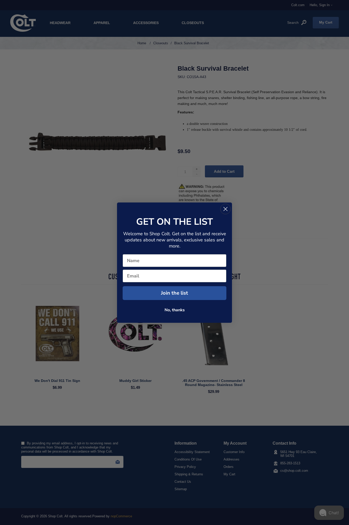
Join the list (174, 293)
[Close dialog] (225, 209)
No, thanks (175, 310)
